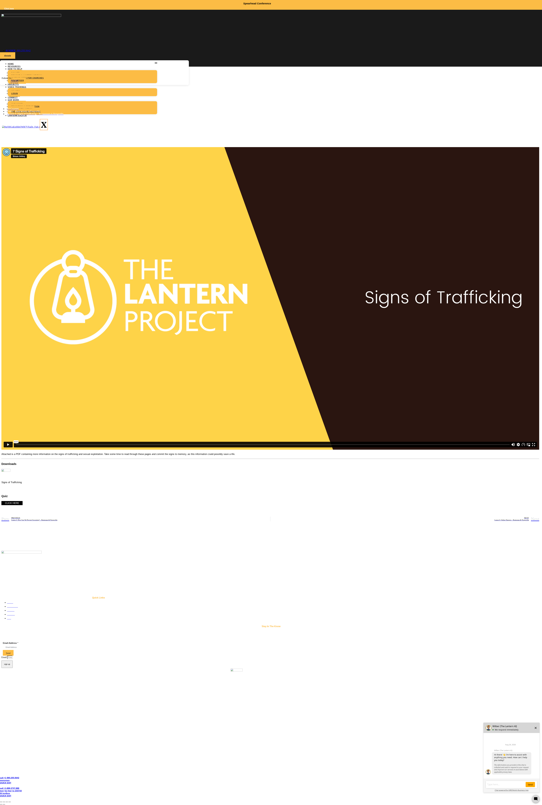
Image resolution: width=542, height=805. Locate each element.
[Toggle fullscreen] (4, 801)
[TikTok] (17, 81)
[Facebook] (11, 81)
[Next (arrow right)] (4, 804)
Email (4, 657)
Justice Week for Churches (27, 78)
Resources (14, 66)
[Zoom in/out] (1, 801)
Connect (13, 97)
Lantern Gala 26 (17, 115)
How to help (15, 69)
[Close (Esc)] (9, 801)
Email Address (10, 643)
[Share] (7, 801)
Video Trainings (17, 87)
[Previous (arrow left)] (1, 804)
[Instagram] (13, 81)
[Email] (15, 81)
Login (14, 93)
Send (8, 653)
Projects (13, 84)
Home (11, 64)
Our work (13, 100)
